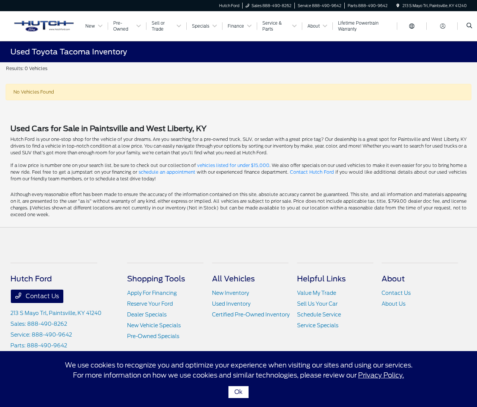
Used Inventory (231, 304)
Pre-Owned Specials (153, 336)
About (393, 278)
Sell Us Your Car (317, 304)
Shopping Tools (156, 278)
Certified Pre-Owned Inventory (251, 315)
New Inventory (230, 293)
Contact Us (41, 296)
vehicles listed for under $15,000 (233, 165)
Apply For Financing (152, 293)
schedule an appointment (167, 172)
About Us (393, 304)
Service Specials (317, 325)
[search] (469, 26)
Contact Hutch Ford (312, 172)
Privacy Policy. (381, 375)
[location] (398, 5)
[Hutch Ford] (44, 25)
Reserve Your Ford (150, 304)
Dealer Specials (147, 315)
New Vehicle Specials (154, 325)
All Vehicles (233, 278)
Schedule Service (319, 315)
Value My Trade (316, 293)
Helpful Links (321, 278)
